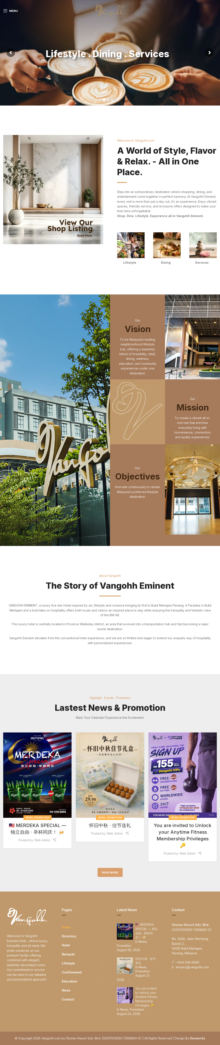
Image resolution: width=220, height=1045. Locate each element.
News (29, 817)
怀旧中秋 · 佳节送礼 (110, 825)
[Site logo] (110, 10)
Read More (110, 872)
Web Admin (42, 840)
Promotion (41, 817)
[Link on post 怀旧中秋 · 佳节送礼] (110, 775)
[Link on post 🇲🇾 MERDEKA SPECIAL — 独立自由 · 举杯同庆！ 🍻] (37, 775)
